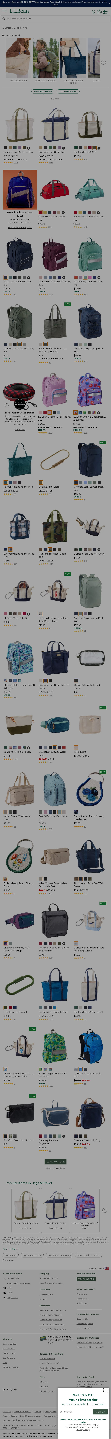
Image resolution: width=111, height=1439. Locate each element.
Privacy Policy (82, 1430)
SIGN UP (100, 1412)
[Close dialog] (106, 1390)
